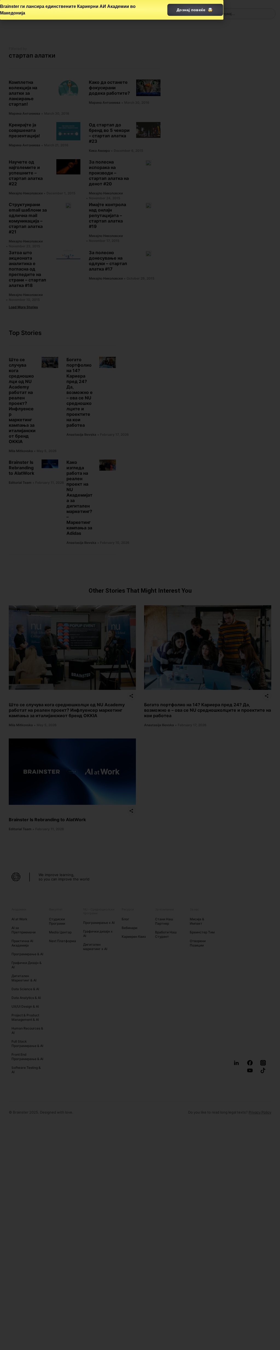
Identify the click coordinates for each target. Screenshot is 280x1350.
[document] (140, 675)
